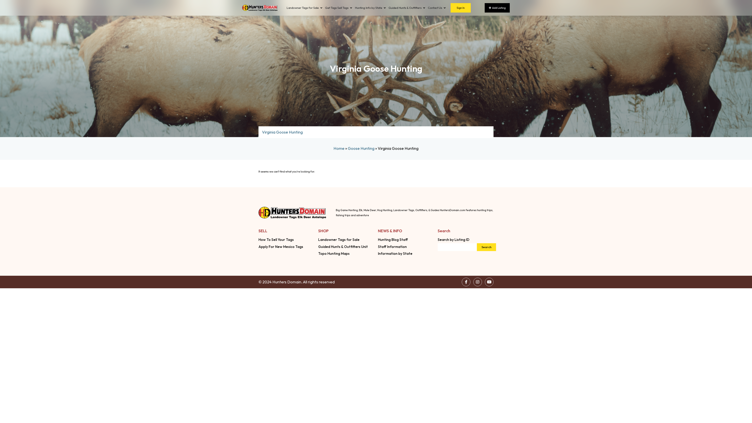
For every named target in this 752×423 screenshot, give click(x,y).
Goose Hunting (361, 148)
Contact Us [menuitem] (435, 8)
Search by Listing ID (453, 239)
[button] (321, 8)
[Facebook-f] (466, 282)
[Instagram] (477, 282)
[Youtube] (489, 282)
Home (339, 148)
